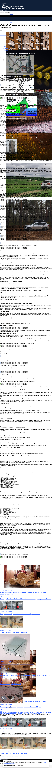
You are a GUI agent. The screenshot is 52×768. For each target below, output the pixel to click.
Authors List (4, 3)
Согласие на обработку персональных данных (13, 8)
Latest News (4, 5)
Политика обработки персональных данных (12, 6)
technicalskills (3, 35)
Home (3, 4)
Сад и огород (7, 36)
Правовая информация (7, 7)
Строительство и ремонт (10, 41)
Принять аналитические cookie (9, 765)
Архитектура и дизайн (9, 31)
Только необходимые (19, 765)
